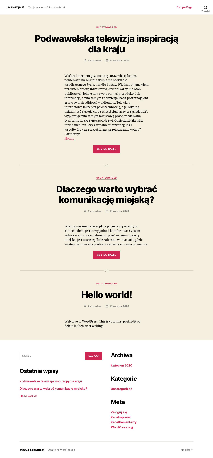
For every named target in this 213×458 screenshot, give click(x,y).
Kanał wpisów (121, 417)
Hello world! (106, 294)
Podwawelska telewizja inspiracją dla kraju (106, 44)
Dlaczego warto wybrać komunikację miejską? (106, 194)
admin (98, 60)
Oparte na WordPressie (61, 449)
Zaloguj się (119, 412)
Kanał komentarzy (123, 422)
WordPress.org (122, 427)
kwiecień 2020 (121, 365)
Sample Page (184, 7)
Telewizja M (15, 7)
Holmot (69, 139)
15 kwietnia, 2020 (119, 60)
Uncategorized (106, 27)
